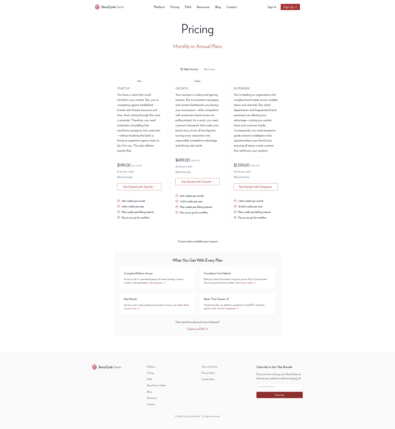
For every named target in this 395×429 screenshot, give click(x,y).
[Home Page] (110, 6)
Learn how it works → (245, 282)
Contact (232, 7)
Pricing (174, 7)
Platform (159, 7)
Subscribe (279, 394)
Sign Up (288, 7)
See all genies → (157, 282)
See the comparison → (228, 308)
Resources (203, 7)
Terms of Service (209, 366)
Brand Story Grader (156, 385)
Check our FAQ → (197, 328)
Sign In (272, 7)
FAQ (188, 7)
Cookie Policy (208, 379)
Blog (218, 7)
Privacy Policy (208, 372)
